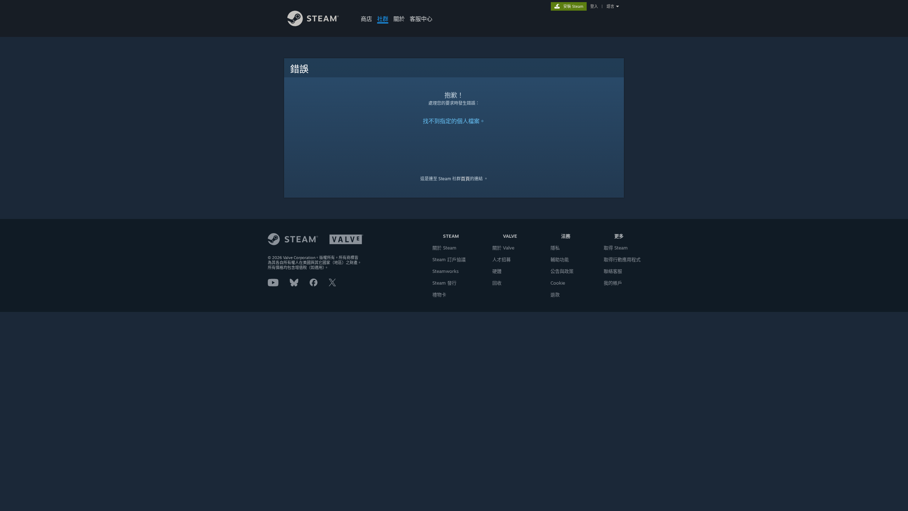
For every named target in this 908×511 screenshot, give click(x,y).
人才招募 (501, 259)
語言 (610, 6)
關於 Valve (503, 248)
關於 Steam (444, 248)
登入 (594, 6)
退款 (555, 294)
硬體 (497, 271)
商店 (366, 18)
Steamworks (445, 271)
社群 (382, 18)
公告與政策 (562, 271)
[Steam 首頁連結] (313, 24)
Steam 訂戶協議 (449, 259)
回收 (497, 283)
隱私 (555, 248)
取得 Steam (616, 248)
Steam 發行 (444, 283)
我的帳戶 (613, 283)
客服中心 (421, 18)
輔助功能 (559, 259)
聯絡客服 (613, 271)
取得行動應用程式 (622, 259)
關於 (399, 18)
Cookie (557, 283)
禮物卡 (439, 294)
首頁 (465, 178)
